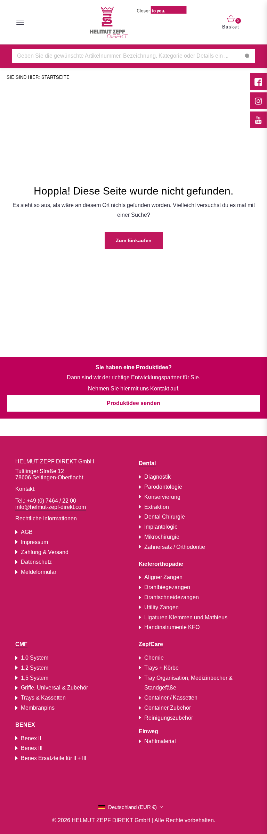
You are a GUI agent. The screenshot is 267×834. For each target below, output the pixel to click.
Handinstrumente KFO (172, 627)
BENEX (25, 725)
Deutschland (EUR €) (132, 807)
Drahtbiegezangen (167, 587)
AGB (27, 532)
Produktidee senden (133, 403)
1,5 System (34, 678)
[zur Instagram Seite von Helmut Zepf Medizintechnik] (258, 100)
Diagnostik (157, 477)
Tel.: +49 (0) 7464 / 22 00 (45, 501)
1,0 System (34, 658)
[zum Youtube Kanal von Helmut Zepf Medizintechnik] (258, 120)
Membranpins (38, 708)
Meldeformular (38, 572)
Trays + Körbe (161, 668)
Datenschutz (36, 562)
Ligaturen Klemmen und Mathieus (185, 617)
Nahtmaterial (160, 741)
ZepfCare (151, 644)
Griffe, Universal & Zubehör (54, 688)
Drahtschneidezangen (171, 597)
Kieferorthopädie (161, 564)
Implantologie (161, 527)
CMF (21, 644)
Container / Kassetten (170, 698)
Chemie (154, 658)
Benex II (31, 738)
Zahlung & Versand (44, 552)
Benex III (31, 748)
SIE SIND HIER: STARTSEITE (38, 77)
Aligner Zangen (163, 577)
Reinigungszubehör (168, 718)
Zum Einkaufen (134, 240)
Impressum (34, 542)
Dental (147, 463)
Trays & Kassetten (43, 698)
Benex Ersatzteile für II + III (53, 758)
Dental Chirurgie (164, 517)
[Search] (247, 56)
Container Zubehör (167, 708)
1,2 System (34, 668)
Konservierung (162, 497)
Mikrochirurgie (161, 537)
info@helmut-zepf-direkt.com (50, 507)
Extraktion (156, 507)
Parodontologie (163, 487)
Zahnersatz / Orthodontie (174, 547)
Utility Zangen (161, 607)
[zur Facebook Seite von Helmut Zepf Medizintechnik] (258, 81)
